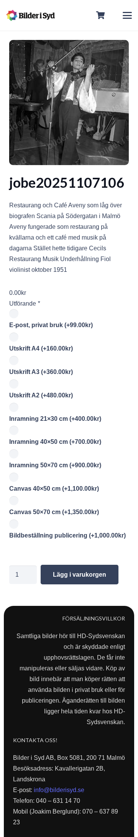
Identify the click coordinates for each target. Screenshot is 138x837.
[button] (127, 15)
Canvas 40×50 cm (54, 488)
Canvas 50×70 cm (54, 512)
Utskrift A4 (41, 348)
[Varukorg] (100, 15)
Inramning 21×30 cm (55, 418)
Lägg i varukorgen (79, 574)
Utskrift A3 (41, 372)
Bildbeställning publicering (67, 535)
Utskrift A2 (41, 395)
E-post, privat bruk (51, 325)
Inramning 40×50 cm (55, 441)
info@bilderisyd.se (59, 790)
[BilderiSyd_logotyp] (30, 15)
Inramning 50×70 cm (55, 465)
